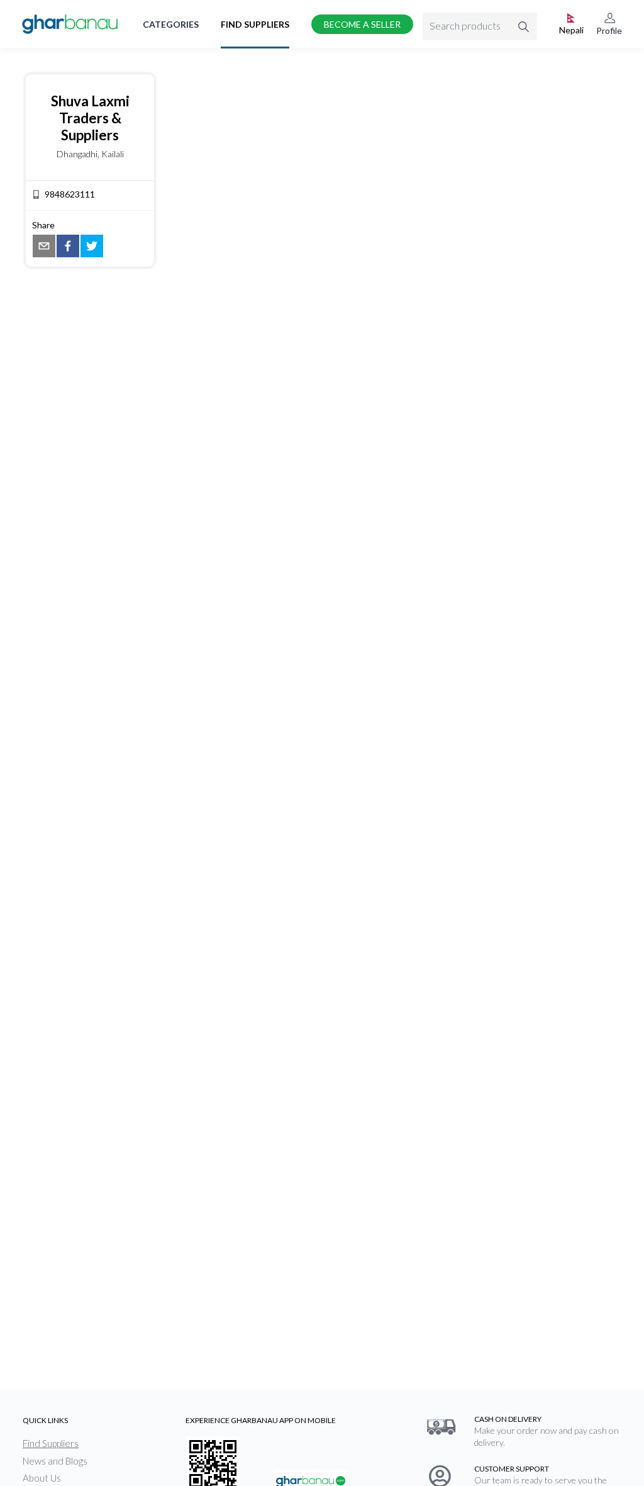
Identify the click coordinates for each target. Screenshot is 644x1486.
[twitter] (91, 246)
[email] (44, 246)
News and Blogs (55, 1460)
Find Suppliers (255, 24)
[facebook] (68, 246)
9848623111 (70, 194)
